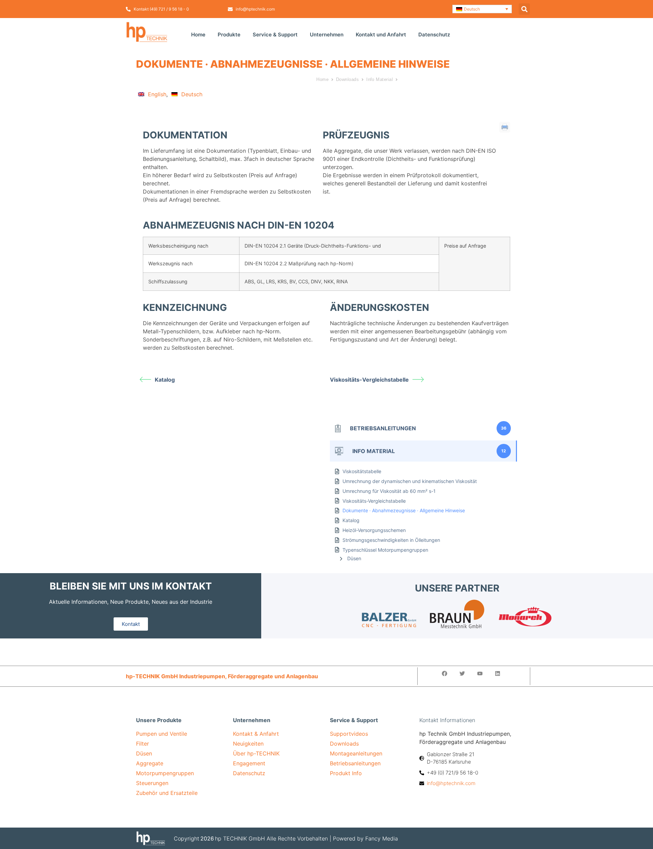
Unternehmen (327, 34)
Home (198, 34)
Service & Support (275, 34)
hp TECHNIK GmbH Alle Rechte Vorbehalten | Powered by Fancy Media (306, 838)
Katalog (165, 379)
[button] (482, 9)
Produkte (229, 34)
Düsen (354, 558)
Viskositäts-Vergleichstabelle (369, 379)
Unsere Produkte (159, 720)
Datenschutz (434, 34)
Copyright (186, 838)
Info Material (379, 79)
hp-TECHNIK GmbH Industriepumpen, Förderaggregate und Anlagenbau (222, 676)
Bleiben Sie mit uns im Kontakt (131, 586)
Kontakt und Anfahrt (381, 34)
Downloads (347, 79)
